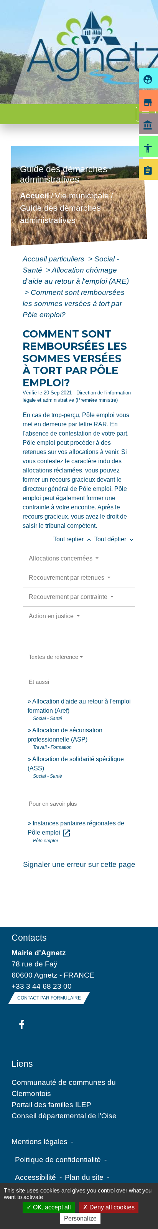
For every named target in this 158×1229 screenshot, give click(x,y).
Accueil (34, 195)
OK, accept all (51, 1207)
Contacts (29, 938)
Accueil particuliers (54, 258)
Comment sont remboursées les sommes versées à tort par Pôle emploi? (74, 303)
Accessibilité (35, 1177)
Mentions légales (39, 1141)
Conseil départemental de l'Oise (64, 1115)
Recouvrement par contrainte (69, 597)
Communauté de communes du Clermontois (64, 1088)
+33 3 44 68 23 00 (42, 986)
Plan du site (84, 1177)
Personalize (80, 1218)
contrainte (36, 507)
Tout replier (73, 539)
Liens (22, 1064)
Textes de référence (53, 657)
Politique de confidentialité (58, 1159)
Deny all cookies (111, 1207)
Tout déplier (114, 539)
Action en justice (52, 616)
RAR (100, 424)
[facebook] (21, 1025)
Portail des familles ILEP (51, 1104)
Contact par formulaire (49, 998)
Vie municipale (81, 195)
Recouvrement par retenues (67, 577)
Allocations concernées (61, 558)
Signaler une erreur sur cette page (79, 864)
